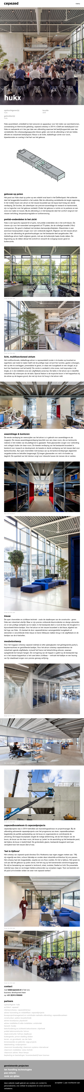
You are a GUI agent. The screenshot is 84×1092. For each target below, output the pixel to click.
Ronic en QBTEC (12, 1076)
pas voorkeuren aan (72, 1083)
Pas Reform (10, 1072)
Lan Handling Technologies (18, 1069)
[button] (77, 3)
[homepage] (13, 3)
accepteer (59, 1083)
